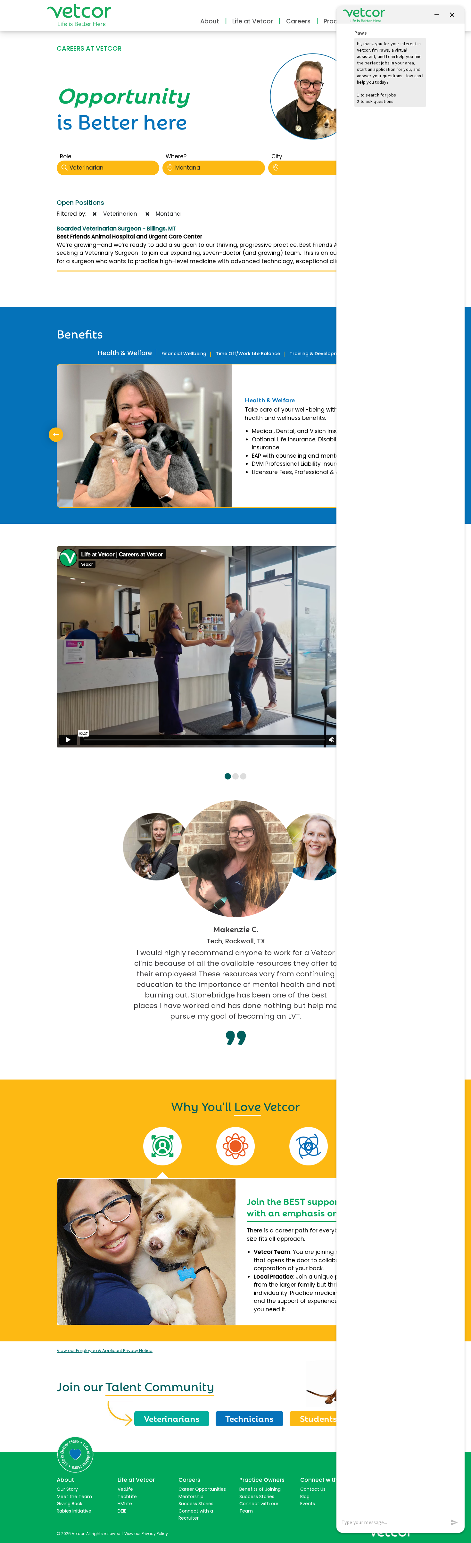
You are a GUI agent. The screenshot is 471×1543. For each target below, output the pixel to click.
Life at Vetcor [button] (252, 21)
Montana (187, 167)
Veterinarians (172, 1418)
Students (318, 1418)
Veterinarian (86, 167)
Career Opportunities (202, 1489)
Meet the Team (74, 1496)
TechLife (127, 1496)
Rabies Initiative (74, 1511)
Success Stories (195, 1503)
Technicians (249, 1418)
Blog (305, 1496)
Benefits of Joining (260, 1489)
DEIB (122, 1511)
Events (307, 1503)
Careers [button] (298, 21)
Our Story (67, 1489)
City (276, 156)
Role (65, 156)
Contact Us (313, 1489)
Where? (176, 156)
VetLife (125, 1489)
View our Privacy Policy (146, 1533)
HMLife (125, 1503)
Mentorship (190, 1496)
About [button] (209, 21)
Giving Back (69, 1503)
